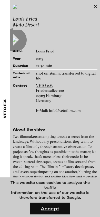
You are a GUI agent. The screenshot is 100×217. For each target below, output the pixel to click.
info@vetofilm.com (65, 110)
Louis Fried (45, 51)
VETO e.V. (44, 85)
